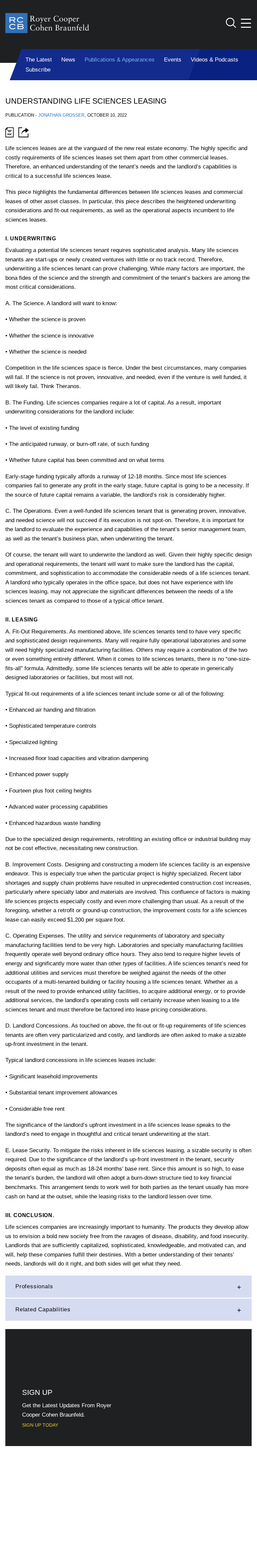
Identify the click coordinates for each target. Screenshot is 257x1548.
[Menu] (246, 23)
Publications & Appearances (120, 59)
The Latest (38, 59)
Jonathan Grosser (61, 115)
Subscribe (38, 70)
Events (172, 59)
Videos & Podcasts (214, 59)
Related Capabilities (43, 1309)
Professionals (34, 1286)
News (68, 59)
